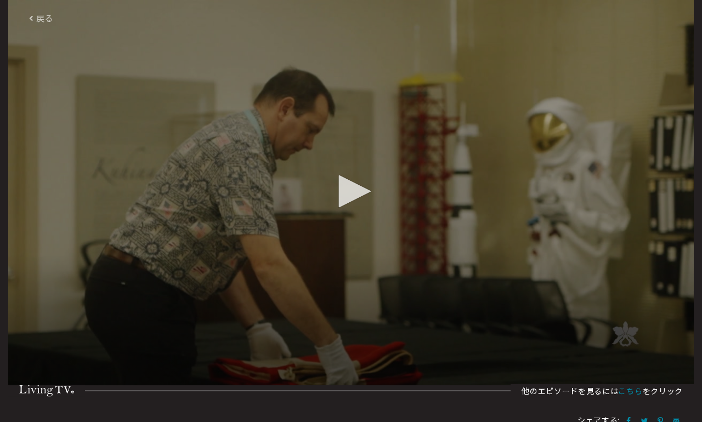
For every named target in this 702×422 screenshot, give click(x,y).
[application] (351, 192)
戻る (44, 18)
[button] (351, 191)
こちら (630, 390)
